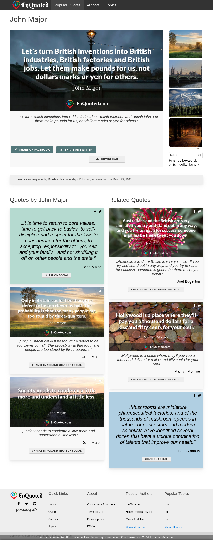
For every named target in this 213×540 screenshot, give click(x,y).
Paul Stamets (189, 451)
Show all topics (174, 527)
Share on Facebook (34, 149)
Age (167, 511)
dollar (183, 164)
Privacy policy (95, 519)
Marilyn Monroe (187, 371)
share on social (56, 275)
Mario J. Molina (135, 519)
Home (52, 504)
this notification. (158, 537)
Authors (93, 5)
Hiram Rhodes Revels (139, 511)
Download (109, 159)
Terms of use (95, 511)
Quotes (52, 511)
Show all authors (136, 527)
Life (167, 519)
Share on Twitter (78, 149)
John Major (91, 267)
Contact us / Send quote (101, 504)
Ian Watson (133, 504)
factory (194, 164)
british (173, 164)
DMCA (91, 526)
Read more (128, 537)
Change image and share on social (57, 364)
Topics (111, 5)
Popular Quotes (67, 5)
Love (167, 504)
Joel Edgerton (188, 281)
